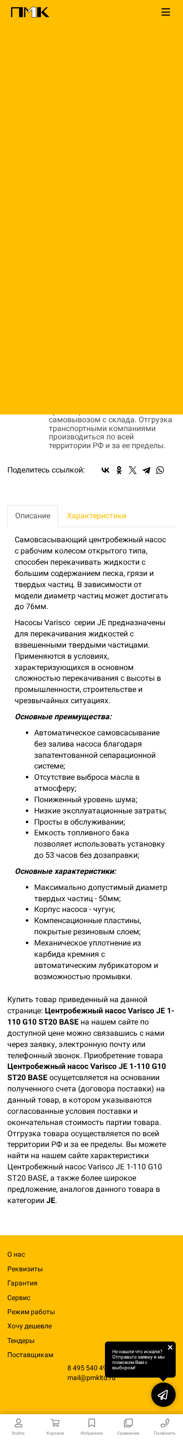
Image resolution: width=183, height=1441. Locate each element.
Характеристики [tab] (96, 515)
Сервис (18, 1298)
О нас (16, 1254)
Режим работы (31, 1312)
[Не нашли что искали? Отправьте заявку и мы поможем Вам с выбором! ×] (163, 1394)
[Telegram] (146, 470)
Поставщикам (30, 1355)
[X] (133, 470)
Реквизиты (25, 1269)
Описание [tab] (32, 515)
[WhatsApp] (160, 470)
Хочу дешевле (29, 1326)
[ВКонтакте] (105, 470)
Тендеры (21, 1340)
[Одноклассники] (119, 470)
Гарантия (22, 1283)
